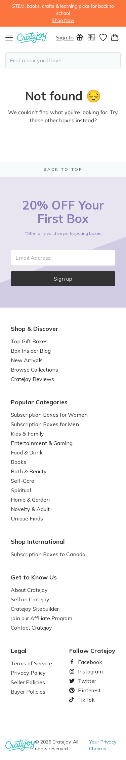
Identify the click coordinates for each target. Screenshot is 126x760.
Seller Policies (28, 682)
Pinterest (86, 690)
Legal (19, 650)
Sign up (63, 278)
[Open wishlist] (103, 37)
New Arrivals (27, 360)
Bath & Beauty (29, 471)
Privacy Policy (28, 672)
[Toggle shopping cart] (115, 37)
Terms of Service (31, 663)
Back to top (63, 169)
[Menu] (11, 37)
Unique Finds (27, 518)
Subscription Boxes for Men (45, 424)
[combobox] (63, 60)
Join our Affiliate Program (41, 618)
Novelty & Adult (30, 509)
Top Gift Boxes (29, 341)
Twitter (84, 680)
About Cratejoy (29, 590)
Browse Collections (34, 369)
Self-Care (22, 480)
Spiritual (21, 490)
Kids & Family (27, 433)
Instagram (87, 671)
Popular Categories (39, 402)
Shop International (38, 541)
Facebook (87, 662)
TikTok (83, 699)
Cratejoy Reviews (32, 379)
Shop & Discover (34, 328)
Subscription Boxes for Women (49, 414)
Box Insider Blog (31, 350)
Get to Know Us (34, 577)
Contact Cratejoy (31, 627)
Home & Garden (30, 499)
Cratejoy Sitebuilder (35, 608)
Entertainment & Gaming (42, 443)
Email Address (33, 257)
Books (18, 461)
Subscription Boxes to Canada (48, 554)
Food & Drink (27, 452)
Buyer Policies (28, 691)
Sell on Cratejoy (30, 599)
